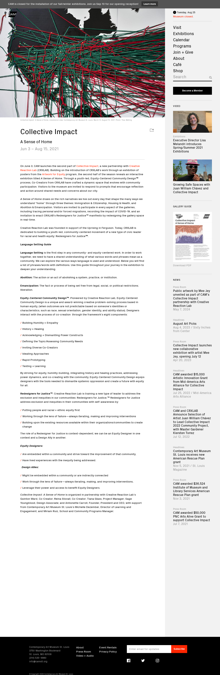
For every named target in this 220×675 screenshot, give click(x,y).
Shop (178, 70)
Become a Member (192, 90)
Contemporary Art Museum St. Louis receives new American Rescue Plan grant (192, 456)
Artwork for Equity (53, 174)
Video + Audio (85, 655)
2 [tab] (81, 114)
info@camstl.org (38, 661)
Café (177, 64)
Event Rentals (108, 647)
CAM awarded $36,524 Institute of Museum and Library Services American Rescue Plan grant (191, 489)
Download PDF (182, 265)
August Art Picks (184, 323)
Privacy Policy (108, 651)
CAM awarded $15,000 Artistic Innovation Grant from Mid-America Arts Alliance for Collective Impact (190, 381)
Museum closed (183, 16)
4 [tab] (86, 114)
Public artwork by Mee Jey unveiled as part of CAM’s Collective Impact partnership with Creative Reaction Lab (191, 298)
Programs (182, 46)
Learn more (150, 4)
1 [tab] (78, 114)
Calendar (181, 39)
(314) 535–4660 (37, 657)
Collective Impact (87, 166)
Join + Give (183, 52)
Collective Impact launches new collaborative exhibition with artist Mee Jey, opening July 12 (192, 350)
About (178, 58)
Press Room (83, 651)
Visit (177, 27)
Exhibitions (183, 33)
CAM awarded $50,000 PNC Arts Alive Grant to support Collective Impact (191, 516)
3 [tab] (84, 114)
